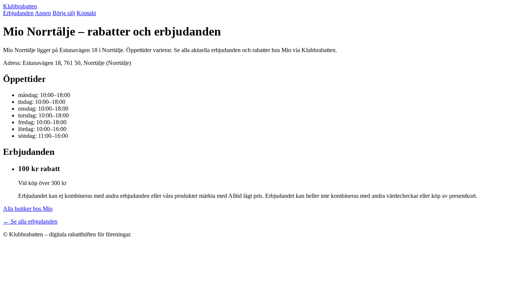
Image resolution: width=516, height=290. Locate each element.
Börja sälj (64, 13)
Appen (43, 13)
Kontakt (86, 13)
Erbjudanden (18, 13)
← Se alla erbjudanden (30, 221)
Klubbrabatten (20, 6)
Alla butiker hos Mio (28, 208)
